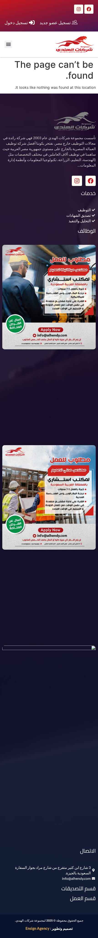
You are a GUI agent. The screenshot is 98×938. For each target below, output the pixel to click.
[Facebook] (88, 9)
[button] (8, 44)
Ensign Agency (37, 928)
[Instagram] (78, 9)
